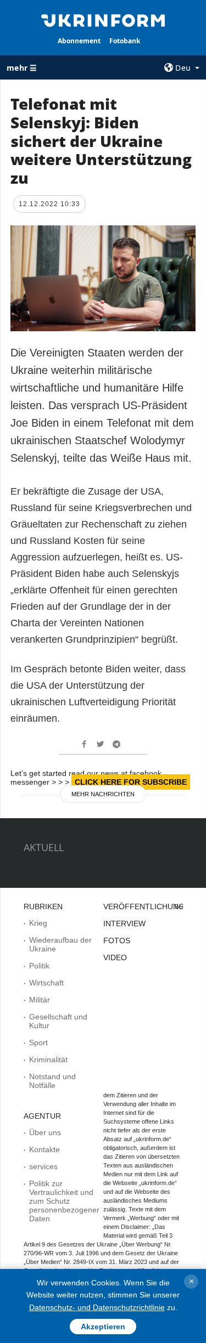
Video (115, 957)
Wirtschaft (46, 982)
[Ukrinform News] (103, 20)
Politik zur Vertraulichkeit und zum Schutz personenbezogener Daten (64, 1201)
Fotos (116, 940)
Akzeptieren (103, 1326)
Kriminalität (48, 1059)
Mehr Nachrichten (103, 794)
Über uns (45, 1132)
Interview (124, 923)
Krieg (38, 923)
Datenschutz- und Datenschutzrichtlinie (97, 1307)
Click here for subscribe (131, 782)
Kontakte (44, 1149)
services (43, 1166)
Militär (39, 999)
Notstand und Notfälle (52, 1081)
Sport (38, 1042)
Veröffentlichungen (149, 906)
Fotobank (124, 41)
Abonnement (79, 41)
